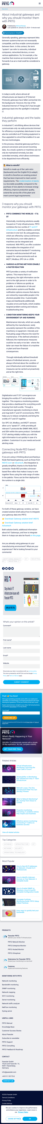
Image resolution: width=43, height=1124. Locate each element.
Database (8, 844)
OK (30, 1119)
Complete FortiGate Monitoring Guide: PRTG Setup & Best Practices (27, 901)
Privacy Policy (29, 722)
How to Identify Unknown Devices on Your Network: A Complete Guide (26, 879)
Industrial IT (14, 561)
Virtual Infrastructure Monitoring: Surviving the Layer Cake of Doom (25, 767)
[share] (3, 568)
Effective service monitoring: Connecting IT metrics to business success (26, 823)
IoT (26, 559)
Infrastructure (22, 844)
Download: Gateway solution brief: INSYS (22, 519)
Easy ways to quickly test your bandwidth (27, 911)
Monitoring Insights (12, 559)
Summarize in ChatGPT (14, 33)
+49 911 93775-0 (8, 1076)
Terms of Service (14, 675)
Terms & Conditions (8, 1097)
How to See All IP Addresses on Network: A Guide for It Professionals (26, 868)
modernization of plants (29, 181)
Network (7, 848)
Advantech (18, 463)
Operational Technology (14, 852)
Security (18, 848)
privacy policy (32, 671)
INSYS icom (7, 463)
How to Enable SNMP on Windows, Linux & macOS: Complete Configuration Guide (27, 890)
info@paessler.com (9, 1072)
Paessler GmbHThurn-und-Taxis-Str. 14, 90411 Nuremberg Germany (11, 1065)
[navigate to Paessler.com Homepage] (8, 3)
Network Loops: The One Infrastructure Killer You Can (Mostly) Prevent (26, 789)
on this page (35, 535)
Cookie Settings (7, 1103)
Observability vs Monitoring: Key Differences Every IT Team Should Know (27, 778)
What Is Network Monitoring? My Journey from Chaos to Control (27, 800)
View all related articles (10, 832)
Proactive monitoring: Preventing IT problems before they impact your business (27, 812)
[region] (21, 1114)
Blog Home (5, 9)
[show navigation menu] (39, 3)
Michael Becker (21, 26)
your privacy (12, 706)
